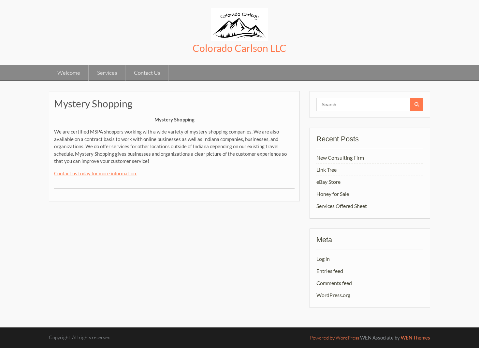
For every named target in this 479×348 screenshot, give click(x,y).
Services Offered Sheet (341, 206)
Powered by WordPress (334, 338)
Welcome (68, 72)
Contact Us (147, 72)
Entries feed (329, 271)
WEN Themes (415, 337)
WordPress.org (333, 295)
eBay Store (328, 182)
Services (107, 72)
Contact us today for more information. (95, 173)
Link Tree (326, 169)
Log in (323, 259)
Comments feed (334, 283)
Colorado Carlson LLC (239, 48)
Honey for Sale (332, 194)
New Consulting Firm (340, 157)
